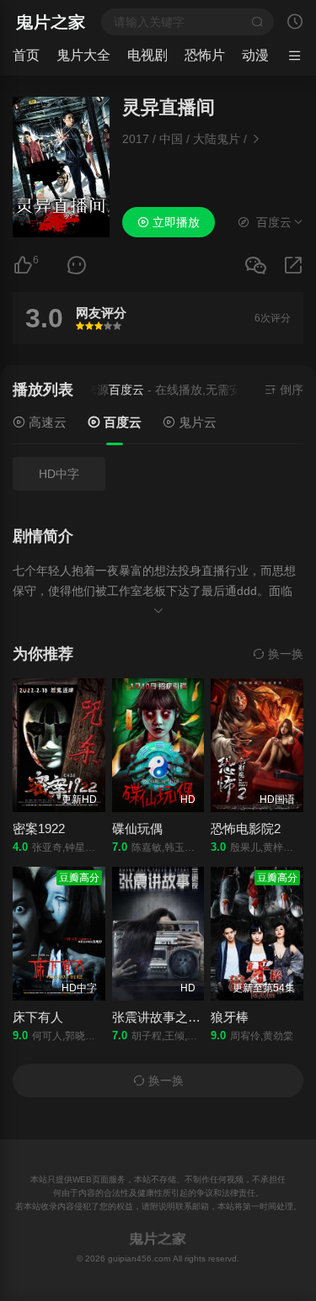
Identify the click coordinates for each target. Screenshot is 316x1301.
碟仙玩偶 (137, 828)
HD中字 (59, 474)
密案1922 (39, 828)
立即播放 (174, 222)
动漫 (255, 55)
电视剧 (147, 55)
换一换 (284, 654)
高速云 (46, 422)
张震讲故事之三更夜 (169, 1017)
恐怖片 (205, 55)
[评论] (77, 265)
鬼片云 (196, 422)
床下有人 (38, 1017)
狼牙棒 (230, 1017)
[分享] (293, 265)
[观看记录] (295, 23)
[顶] (23, 265)
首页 (26, 55)
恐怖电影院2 (246, 828)
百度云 (121, 422)
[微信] (255, 266)
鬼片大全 (83, 55)
